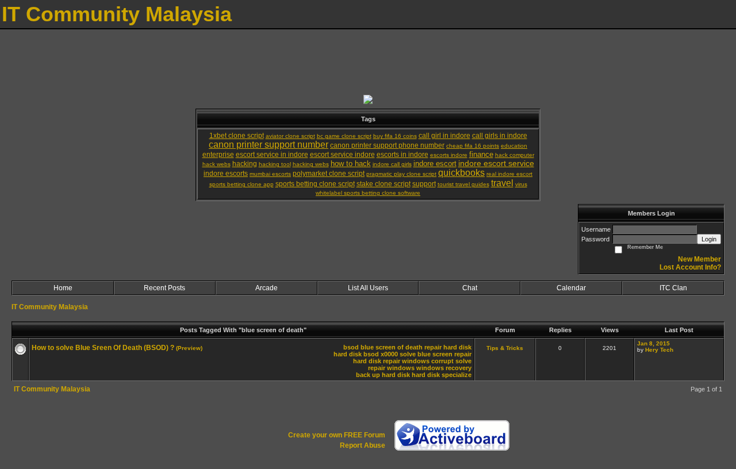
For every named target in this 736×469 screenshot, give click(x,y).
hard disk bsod (356, 354)
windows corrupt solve (436, 360)
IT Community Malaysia (50, 307)
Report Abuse (362, 445)
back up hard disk (383, 374)
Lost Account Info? (690, 267)
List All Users (368, 288)
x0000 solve (398, 354)
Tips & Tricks (504, 348)
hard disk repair (376, 360)
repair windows (391, 367)
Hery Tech (659, 350)
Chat (469, 288)
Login (709, 239)
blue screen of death (392, 347)
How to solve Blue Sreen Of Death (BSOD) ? (103, 348)
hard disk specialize (441, 374)
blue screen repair (444, 354)
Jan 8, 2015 (653, 343)
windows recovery (443, 367)
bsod (351, 347)
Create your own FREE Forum (336, 435)
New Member (699, 259)
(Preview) (189, 348)
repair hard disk (447, 347)
